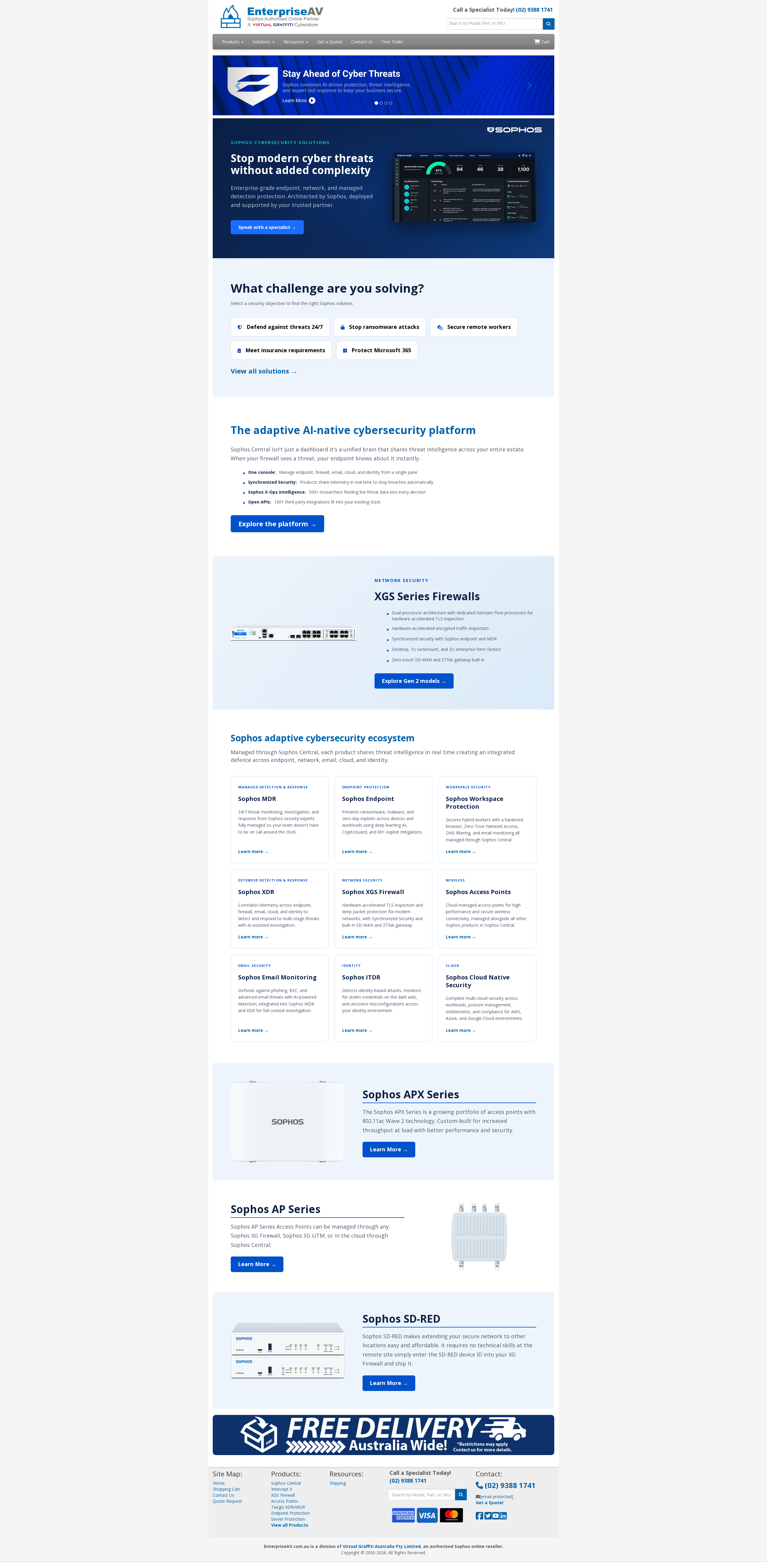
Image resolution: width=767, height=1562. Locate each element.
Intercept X (281, 1489)
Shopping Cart (226, 1489)
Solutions (262, 42)
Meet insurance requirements (284, 350)
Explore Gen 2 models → (414, 680)
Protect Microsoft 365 (380, 350)
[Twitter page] (488, 1517)
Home (219, 1483)
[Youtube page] (495, 1517)
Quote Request (227, 1501)
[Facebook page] (479, 1517)
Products (231, 42)
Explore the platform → (277, 523)
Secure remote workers (478, 326)
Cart (544, 42)
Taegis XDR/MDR (288, 1507)
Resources (294, 42)
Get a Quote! (329, 42)
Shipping (338, 1483)
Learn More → (389, 1149)
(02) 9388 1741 (534, 9)
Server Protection (288, 1519)
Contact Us (362, 42)
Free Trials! (392, 42)
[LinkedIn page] (503, 1517)
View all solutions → (264, 370)
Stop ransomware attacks (383, 326)
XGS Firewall (283, 1495)
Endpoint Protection (290, 1513)
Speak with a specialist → (267, 227)
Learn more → (253, 851)
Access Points (284, 1501)
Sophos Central (286, 1483)
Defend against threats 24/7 (284, 326)
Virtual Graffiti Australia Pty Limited (382, 1546)
